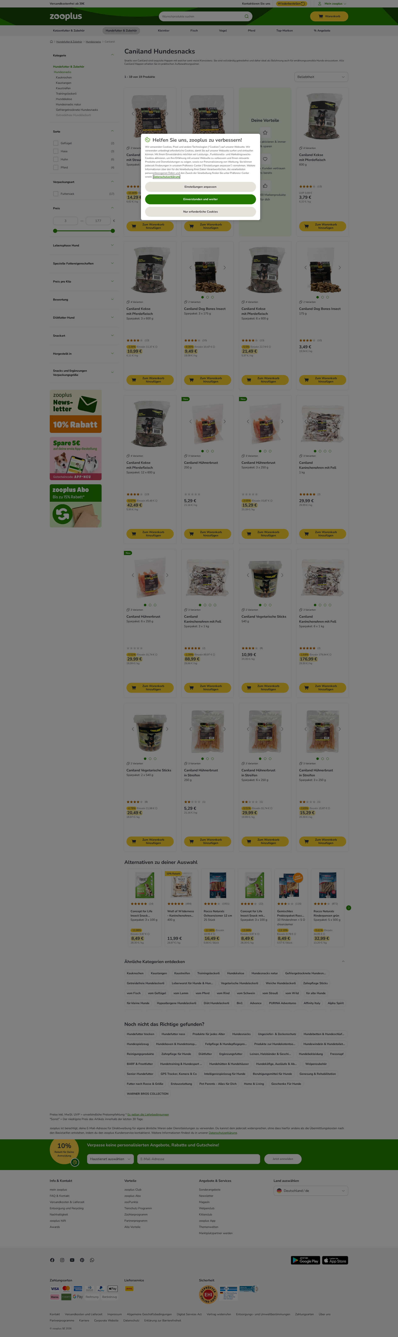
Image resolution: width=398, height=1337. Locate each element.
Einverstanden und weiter (200, 199)
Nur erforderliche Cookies (200, 212)
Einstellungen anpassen (200, 187)
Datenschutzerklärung (166, 176)
